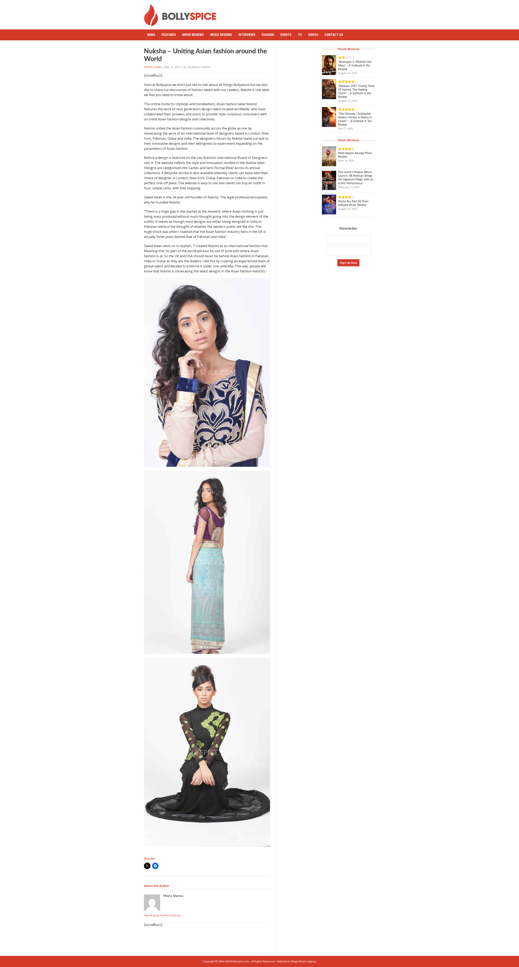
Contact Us (334, 35)
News (151, 35)
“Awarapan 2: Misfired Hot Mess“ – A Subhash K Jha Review (354, 66)
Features (169, 35)
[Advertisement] (301, 13)
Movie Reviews (193, 35)
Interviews (246, 35)
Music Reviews (221, 35)
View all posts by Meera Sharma (163, 915)
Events (285, 35)
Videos (313, 35)
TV (300, 35)
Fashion (268, 35)
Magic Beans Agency (303, 961)
